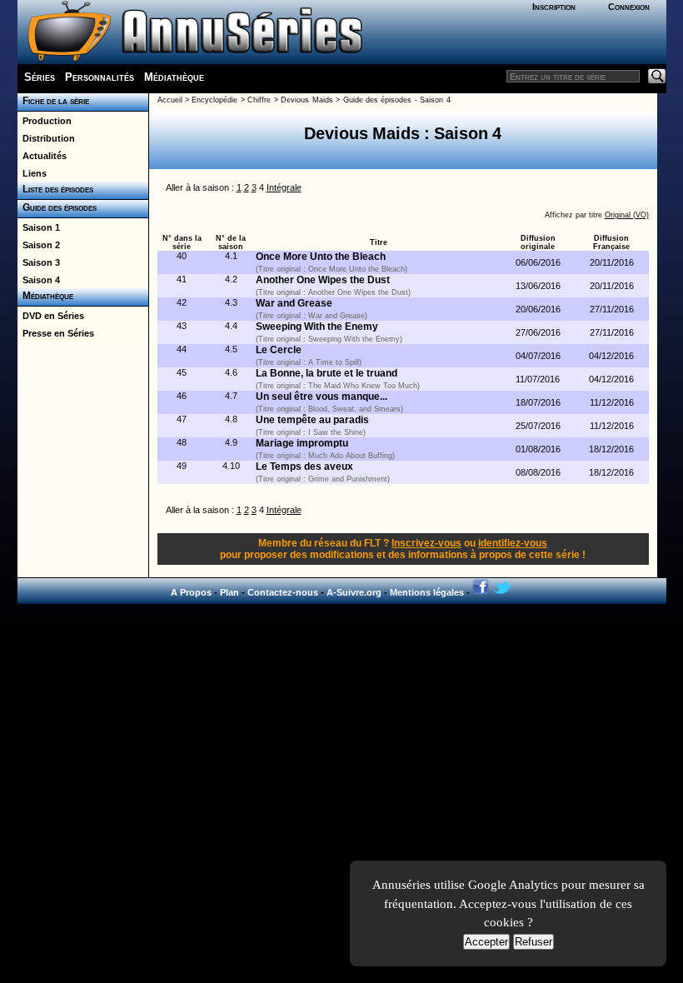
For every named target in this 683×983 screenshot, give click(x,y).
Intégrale (284, 187)
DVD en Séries (50, 316)
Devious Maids (306, 100)
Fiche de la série (53, 101)
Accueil (169, 100)
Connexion (629, 7)
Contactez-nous (282, 592)
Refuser (533, 942)
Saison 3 (38, 262)
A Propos (191, 592)
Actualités (42, 156)
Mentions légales (427, 592)
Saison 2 (38, 245)
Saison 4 (38, 280)
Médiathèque (174, 77)
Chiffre (259, 100)
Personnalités (99, 77)
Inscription (554, 7)
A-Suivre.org (354, 592)
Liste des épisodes (55, 189)
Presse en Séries (55, 333)
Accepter (486, 942)
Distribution (46, 138)
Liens (32, 173)
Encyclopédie (214, 100)
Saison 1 (38, 227)
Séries (39, 77)
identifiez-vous (512, 543)
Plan (229, 592)
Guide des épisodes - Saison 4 (397, 100)
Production (44, 121)
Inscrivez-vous (426, 543)
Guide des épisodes (57, 207)
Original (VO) (627, 215)
